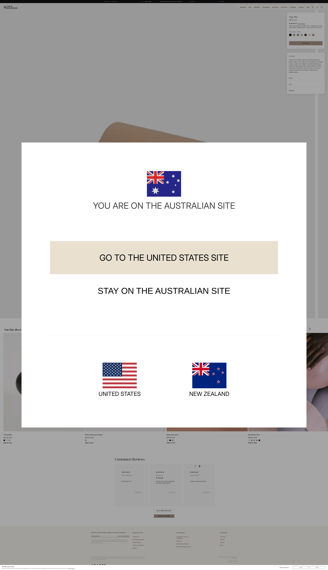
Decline (317, 567)
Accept (300, 567)
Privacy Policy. (71, 568)
